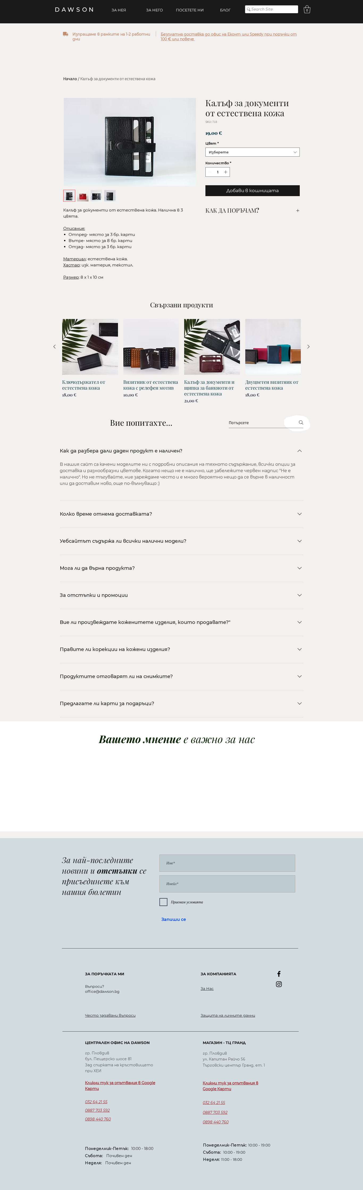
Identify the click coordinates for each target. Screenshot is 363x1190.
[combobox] (252, 152)
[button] (307, 9)
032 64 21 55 (96, 1102)
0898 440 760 (98, 1119)
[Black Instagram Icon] (279, 984)
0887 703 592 (97, 1110)
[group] (181, 361)
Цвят (212, 143)
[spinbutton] (218, 171)
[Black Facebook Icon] (279, 974)
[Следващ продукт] (308, 346)
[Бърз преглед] (90, 347)
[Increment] (226, 171)
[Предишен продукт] (54, 346)
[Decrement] (209, 171)
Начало (70, 78)
